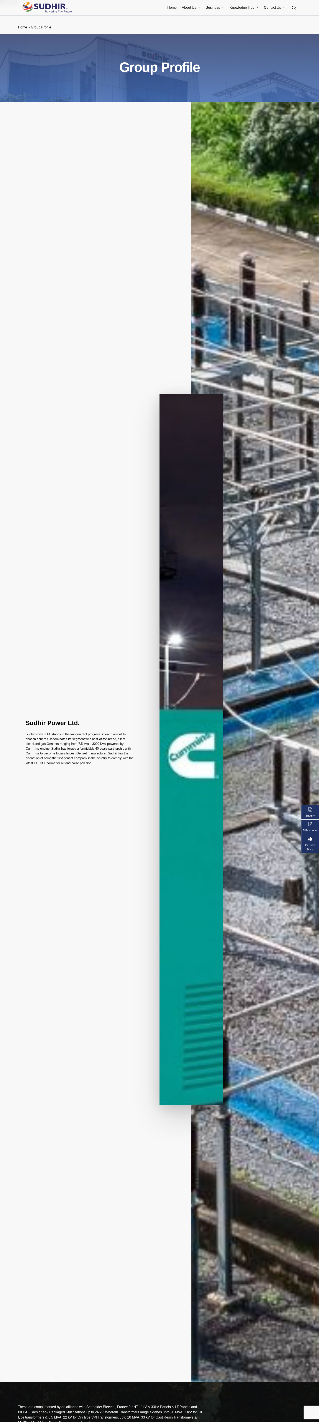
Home (22, 27)
